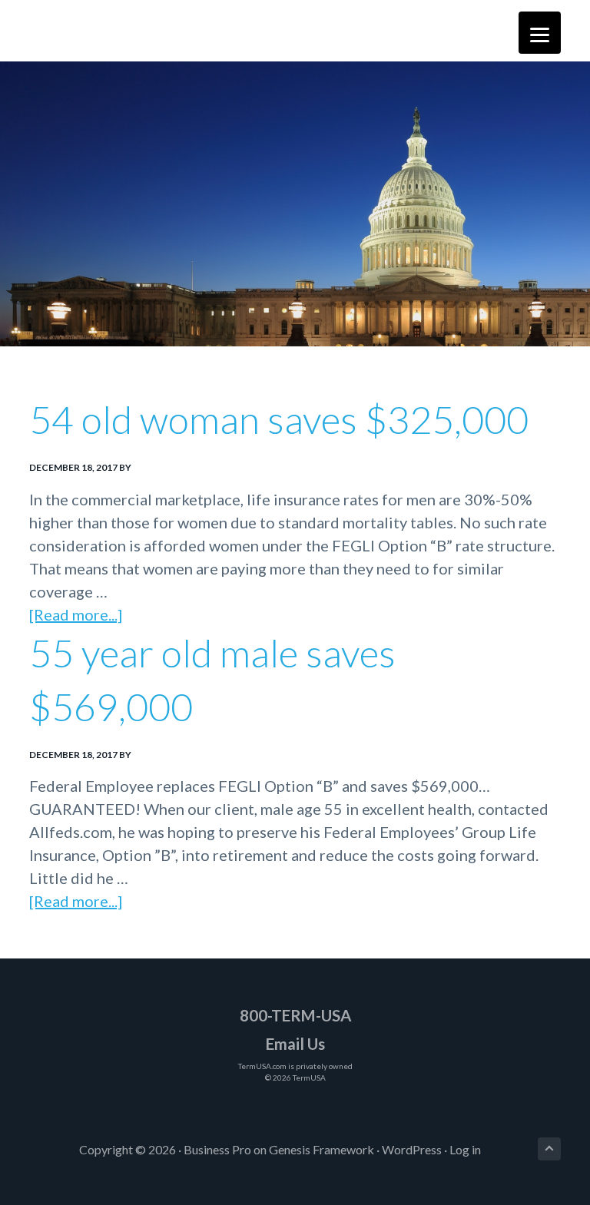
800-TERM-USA (295, 1015)
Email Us (295, 1044)
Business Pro (217, 1149)
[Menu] (540, 33)
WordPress (412, 1149)
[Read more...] (75, 615)
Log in (465, 1149)
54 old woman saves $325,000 (279, 419)
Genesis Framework (321, 1149)
